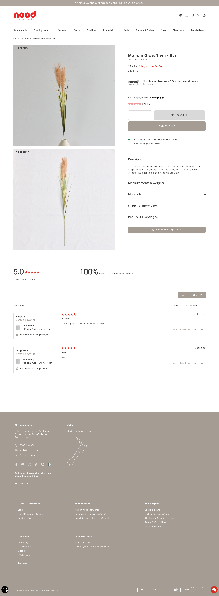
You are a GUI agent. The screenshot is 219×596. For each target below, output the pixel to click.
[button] (214, 589)
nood (35, 590)
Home (16, 39)
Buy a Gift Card (83, 543)
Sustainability (25, 547)
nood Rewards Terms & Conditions (94, 518)
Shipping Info (152, 510)
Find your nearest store (80, 431)
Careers (22, 551)
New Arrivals (20, 30)
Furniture (91, 30)
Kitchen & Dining (145, 30)
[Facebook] (16, 464)
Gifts (126, 30)
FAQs (20, 559)
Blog (20, 510)
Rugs (163, 30)
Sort (177, 306)
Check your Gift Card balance (92, 547)
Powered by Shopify (48, 590)
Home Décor (110, 30)
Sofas (77, 30)
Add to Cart (167, 126)
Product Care (25, 518)
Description (136, 159)
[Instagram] (29, 464)
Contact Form (28, 455)
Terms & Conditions (156, 522)
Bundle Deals (198, 30)
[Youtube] (22, 464)
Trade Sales (24, 555)
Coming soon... (42, 30)
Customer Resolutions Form (160, 518)
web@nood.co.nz (30, 450)
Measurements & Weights (146, 183)
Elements (62, 30)
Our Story (23, 543)
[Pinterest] (42, 464)
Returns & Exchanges (143, 217)
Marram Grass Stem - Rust (37, 329)
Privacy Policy (153, 526)
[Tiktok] (36, 464)
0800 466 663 (27, 445)
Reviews (22, 563)
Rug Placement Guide (30, 514)
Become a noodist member (90, 514)
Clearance (178, 30)
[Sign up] (52, 483)
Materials (134, 194)
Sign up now (148, 84)
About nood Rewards (87, 510)
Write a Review (194, 296)
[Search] (186, 15)
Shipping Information (143, 206)
